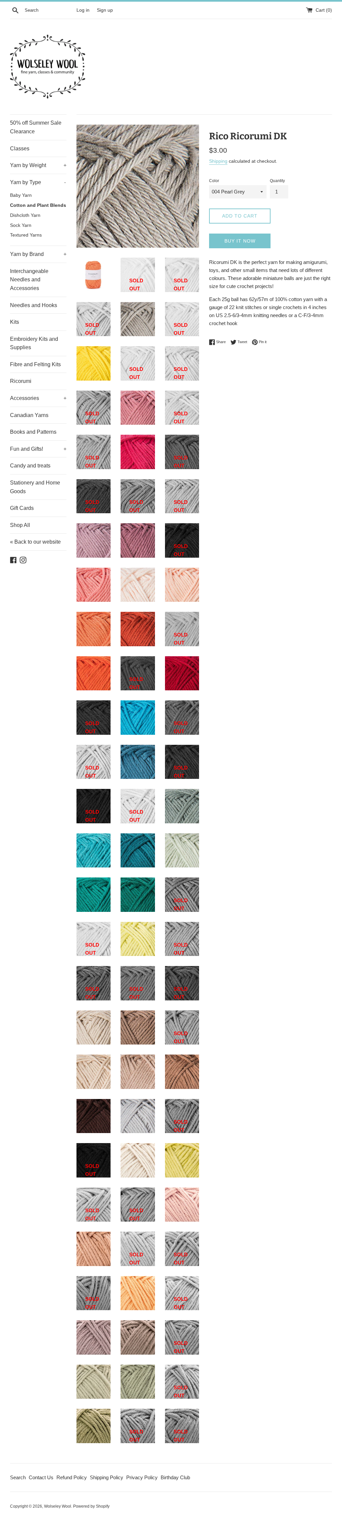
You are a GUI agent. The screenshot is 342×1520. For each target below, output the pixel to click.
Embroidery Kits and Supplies (34, 343)
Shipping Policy (106, 1477)
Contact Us (41, 1477)
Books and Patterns (33, 432)
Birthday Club (175, 1477)
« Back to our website (35, 542)
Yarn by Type (38, 182)
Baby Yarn (21, 195)
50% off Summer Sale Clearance (35, 127)
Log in (83, 10)
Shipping (218, 161)
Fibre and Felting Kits (35, 364)
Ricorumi (20, 381)
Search (18, 1477)
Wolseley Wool (57, 1506)
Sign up (105, 10)
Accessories (38, 398)
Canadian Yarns (29, 415)
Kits (14, 322)
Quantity (277, 180)
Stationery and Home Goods (35, 487)
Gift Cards (22, 508)
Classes (19, 148)
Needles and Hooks (33, 305)
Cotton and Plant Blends (38, 205)
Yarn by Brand (38, 254)
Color (214, 180)
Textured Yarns (26, 235)
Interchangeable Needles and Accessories (29, 279)
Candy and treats (30, 465)
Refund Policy (71, 1477)
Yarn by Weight (38, 165)
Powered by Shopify (91, 1506)
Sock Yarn (20, 225)
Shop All (20, 525)
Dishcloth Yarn (25, 215)
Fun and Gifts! (38, 449)
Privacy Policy (142, 1477)
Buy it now (239, 241)
